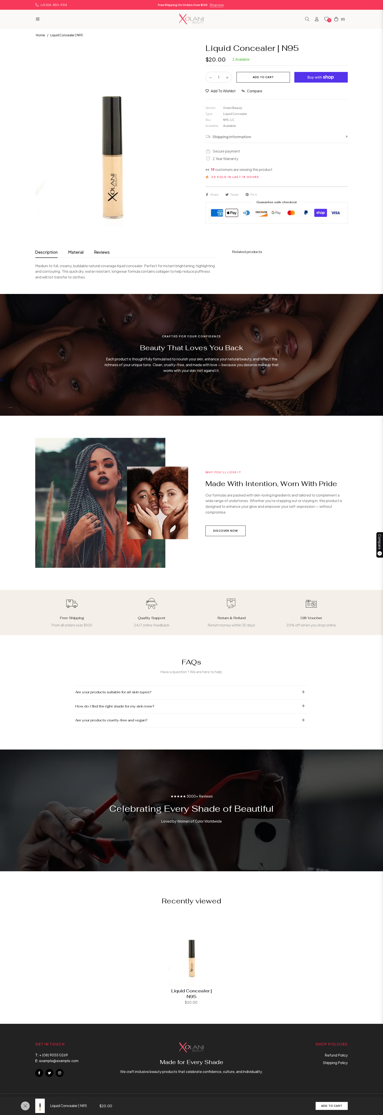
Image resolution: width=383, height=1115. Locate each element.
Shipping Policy (335, 1062)
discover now (225, 530)
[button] (307, 19)
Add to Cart (331, 1105)
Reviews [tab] (102, 252)
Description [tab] (46, 252)
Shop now (217, 5)
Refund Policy (336, 1055)
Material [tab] (76, 252)
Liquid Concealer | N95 (191, 993)
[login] (316, 19)
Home (40, 35)
